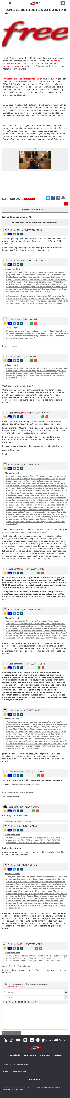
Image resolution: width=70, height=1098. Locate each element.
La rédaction (29, 199)
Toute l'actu (23, 1087)
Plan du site (57, 1055)
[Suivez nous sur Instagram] (38, 1040)
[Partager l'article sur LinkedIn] (58, 199)
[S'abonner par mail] (63, 199)
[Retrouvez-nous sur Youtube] (18, 1040)
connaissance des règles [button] (14, 986)
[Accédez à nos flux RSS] (5, 1040)
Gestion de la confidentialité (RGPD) (16, 1064)
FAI (56, 79)
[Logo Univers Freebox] (35, 3)
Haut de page (34, 1079)
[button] (3, 1002)
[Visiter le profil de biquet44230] (5, 412)
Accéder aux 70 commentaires (35, 210)
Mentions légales (14, 1055)
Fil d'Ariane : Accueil (10, 1087)
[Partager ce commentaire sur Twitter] (14, 234)
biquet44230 (23, 413)
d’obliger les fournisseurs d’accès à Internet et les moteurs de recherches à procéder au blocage (31, 63)
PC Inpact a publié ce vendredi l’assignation (23, 79)
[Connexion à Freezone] (63, 3)
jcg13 (19, 944)
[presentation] (3, 1002)
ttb (18, 807)
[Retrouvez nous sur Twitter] (25, 1040)
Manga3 (21, 569)
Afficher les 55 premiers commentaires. (36, 222)
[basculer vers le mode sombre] (10, 3)
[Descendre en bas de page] (18, 234)
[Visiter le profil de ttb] (5, 807)
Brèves (31, 1087)
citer (9, 234)
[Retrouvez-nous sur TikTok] (11, 1040)
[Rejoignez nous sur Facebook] (32, 1040)
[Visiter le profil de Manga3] (5, 569)
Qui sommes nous (30, 1055)
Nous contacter (45, 1055)
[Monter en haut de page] (21, 234)
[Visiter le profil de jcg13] (5, 944)
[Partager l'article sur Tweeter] (48, 199)
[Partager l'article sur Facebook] (53, 199)
